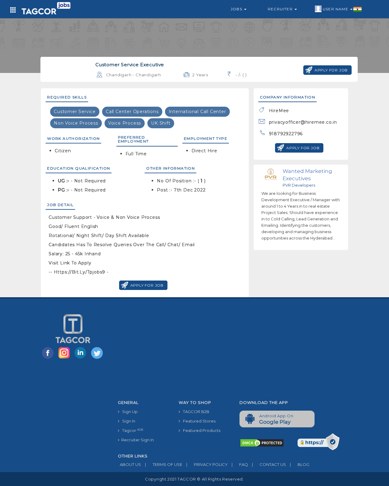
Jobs (237, 9)
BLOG (299, 464)
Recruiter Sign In (136, 439)
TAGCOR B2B (194, 411)
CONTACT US (269, 464)
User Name (336, 9)
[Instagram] (65, 358)
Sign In (127, 421)
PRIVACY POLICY (207, 464)
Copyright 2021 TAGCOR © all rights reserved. (194, 479)
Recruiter (281, 9)
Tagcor (131, 430)
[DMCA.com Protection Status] (261, 442)
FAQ (240, 464)
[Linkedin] (82, 358)
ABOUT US (129, 464)
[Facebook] (49, 358)
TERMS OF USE (163, 464)
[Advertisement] (234, 351)
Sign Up (128, 411)
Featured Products (200, 430)
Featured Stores (197, 421)
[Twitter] (97, 358)
